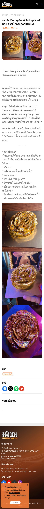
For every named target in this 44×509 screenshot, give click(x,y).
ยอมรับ (15, 502)
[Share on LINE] (16, 388)
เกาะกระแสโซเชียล (17, 15)
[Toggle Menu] (41, 4)
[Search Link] (37, 4)
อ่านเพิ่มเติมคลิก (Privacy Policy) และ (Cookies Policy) (15, 495)
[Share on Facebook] (4, 388)
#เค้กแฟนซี (8, 374)
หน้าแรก (5, 15)
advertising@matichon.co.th (17, 468)
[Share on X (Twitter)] (10, 388)
